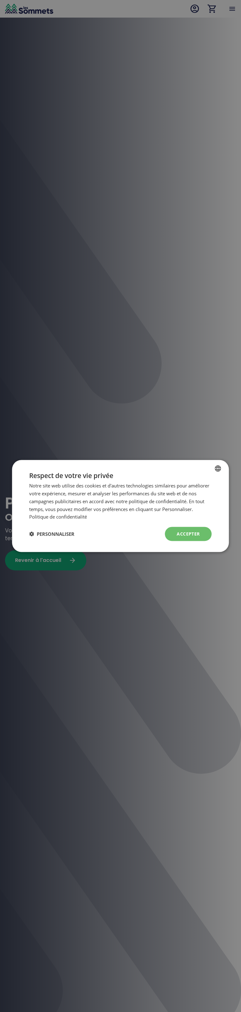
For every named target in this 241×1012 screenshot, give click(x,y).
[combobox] (218, 468)
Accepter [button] (188, 534)
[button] (51, 533)
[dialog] (120, 506)
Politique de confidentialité (58, 517)
